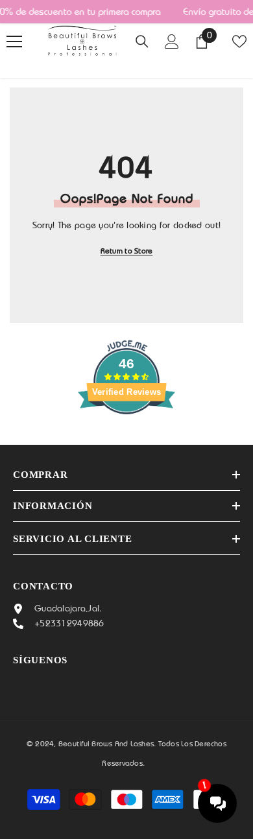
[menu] (14, 41)
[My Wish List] (239, 41)
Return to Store (127, 250)
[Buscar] (142, 41)
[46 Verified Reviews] (126, 437)
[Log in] (172, 41)
